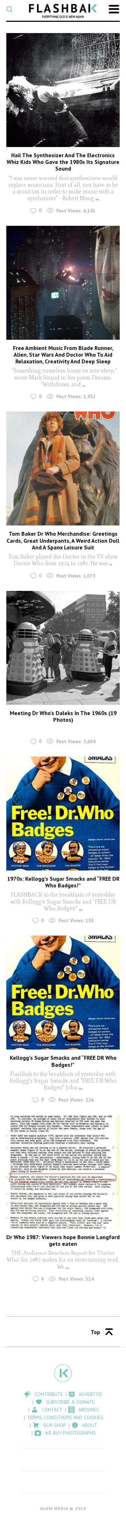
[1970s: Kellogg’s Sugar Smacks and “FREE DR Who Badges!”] (63, 813)
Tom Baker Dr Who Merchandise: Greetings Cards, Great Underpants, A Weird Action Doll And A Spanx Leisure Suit (63, 540)
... (97, 198)
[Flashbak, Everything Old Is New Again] (63, 11)
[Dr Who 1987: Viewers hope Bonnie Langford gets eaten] (63, 1172)
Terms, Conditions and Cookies (65, 1417)
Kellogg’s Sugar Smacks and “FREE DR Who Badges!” (63, 1061)
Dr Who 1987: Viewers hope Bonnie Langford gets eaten (63, 1240)
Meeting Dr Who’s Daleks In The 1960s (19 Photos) (63, 716)
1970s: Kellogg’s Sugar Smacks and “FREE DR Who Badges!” (63, 882)
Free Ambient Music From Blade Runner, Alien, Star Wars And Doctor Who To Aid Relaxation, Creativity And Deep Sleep (63, 354)
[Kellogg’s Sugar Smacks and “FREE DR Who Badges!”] (63, 993)
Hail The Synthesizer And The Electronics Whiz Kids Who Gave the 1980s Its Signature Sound (63, 162)
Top (95, 1331)
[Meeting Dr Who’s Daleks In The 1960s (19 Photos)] (63, 648)
